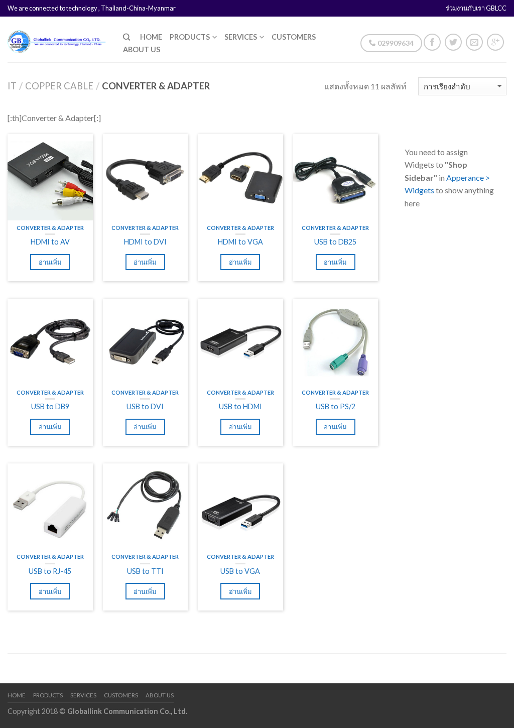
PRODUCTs (190, 37)
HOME (151, 37)
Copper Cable (59, 85)
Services (240, 37)
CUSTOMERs (294, 37)
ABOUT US (141, 49)
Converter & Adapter (50, 227)
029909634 (395, 43)
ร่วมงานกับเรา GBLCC (476, 8)
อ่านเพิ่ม (50, 262)
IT (12, 85)
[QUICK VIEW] (50, 177)
